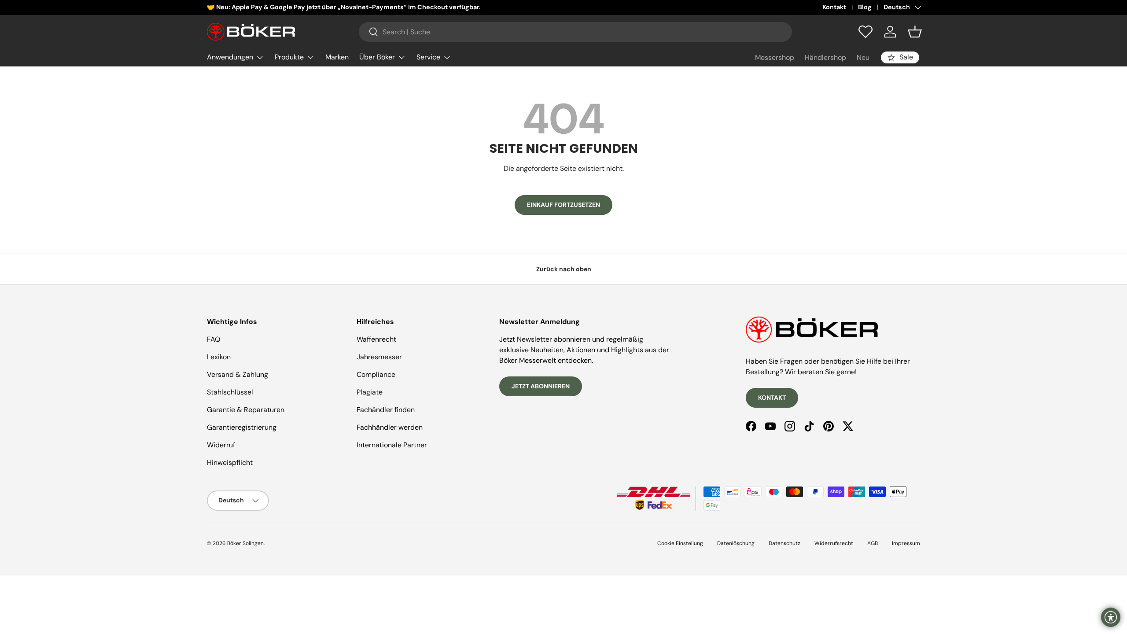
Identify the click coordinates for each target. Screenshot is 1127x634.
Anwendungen (230, 57)
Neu (863, 57)
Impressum (906, 543)
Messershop (774, 57)
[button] (914, 31)
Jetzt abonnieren (541, 386)
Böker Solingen (245, 543)
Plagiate (370, 392)
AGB (872, 543)
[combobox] (575, 32)
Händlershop (825, 57)
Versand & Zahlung (237, 374)
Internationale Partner (392, 445)
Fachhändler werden (390, 427)
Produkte (289, 57)
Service (428, 57)
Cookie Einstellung (680, 543)
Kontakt (834, 7)
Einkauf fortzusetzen (563, 205)
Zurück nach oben (563, 269)
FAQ (213, 339)
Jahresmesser (379, 356)
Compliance (376, 374)
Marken (337, 57)
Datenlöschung (736, 543)
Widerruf (221, 445)
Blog (865, 7)
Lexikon (219, 356)
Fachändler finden (386, 409)
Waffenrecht (376, 339)
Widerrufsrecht (833, 543)
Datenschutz (784, 543)
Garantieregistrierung (241, 427)
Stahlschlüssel (230, 392)
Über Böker (377, 57)
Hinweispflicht (230, 462)
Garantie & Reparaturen (245, 409)
